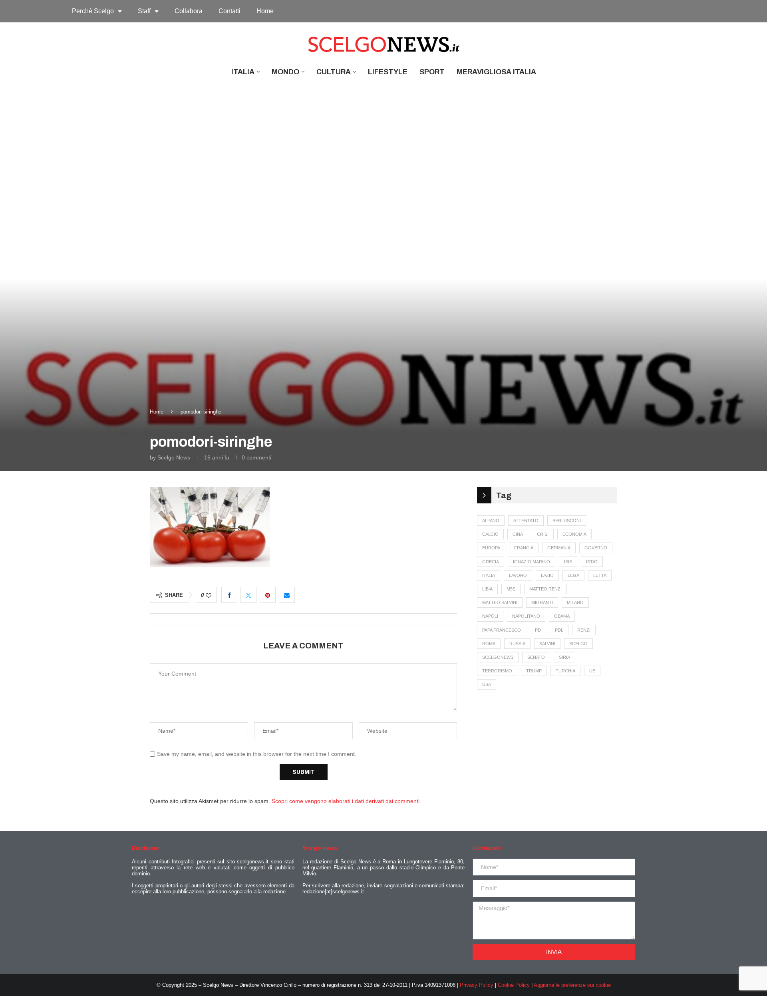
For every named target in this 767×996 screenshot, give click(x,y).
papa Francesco (501, 630)
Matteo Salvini (499, 602)
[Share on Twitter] (248, 595)
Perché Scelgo (93, 11)
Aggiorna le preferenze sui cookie (572, 985)
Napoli (490, 616)
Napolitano (526, 616)
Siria (564, 657)
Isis (568, 561)
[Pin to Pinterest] (268, 595)
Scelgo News (173, 457)
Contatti (229, 11)
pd (538, 630)
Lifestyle (387, 72)
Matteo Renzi (545, 588)
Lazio (547, 575)
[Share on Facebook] (229, 595)
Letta (599, 575)
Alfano (490, 520)
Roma (488, 643)
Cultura (333, 72)
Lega (573, 575)
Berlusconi (566, 520)
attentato (525, 520)
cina (518, 534)
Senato (536, 657)
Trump (534, 670)
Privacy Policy (476, 985)
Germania (558, 547)
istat (592, 561)
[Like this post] (208, 595)
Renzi (583, 630)
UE (592, 670)
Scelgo (578, 643)
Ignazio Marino (531, 561)
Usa (486, 684)
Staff (144, 11)
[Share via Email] (287, 595)
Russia (517, 643)
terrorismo (497, 670)
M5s (511, 588)
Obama (562, 616)
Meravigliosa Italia (496, 72)
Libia (487, 588)
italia (488, 575)
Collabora (189, 11)
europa (491, 547)
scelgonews (497, 657)
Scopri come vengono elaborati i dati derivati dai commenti (345, 801)
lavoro (518, 575)
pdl (559, 630)
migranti (542, 602)
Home (265, 11)
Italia (242, 72)
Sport (432, 72)
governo (595, 547)
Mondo (285, 72)
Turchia (565, 670)
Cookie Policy (514, 985)
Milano (575, 602)
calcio (490, 534)
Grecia (490, 561)
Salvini (547, 643)
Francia (523, 547)
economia (574, 534)
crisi (542, 534)
